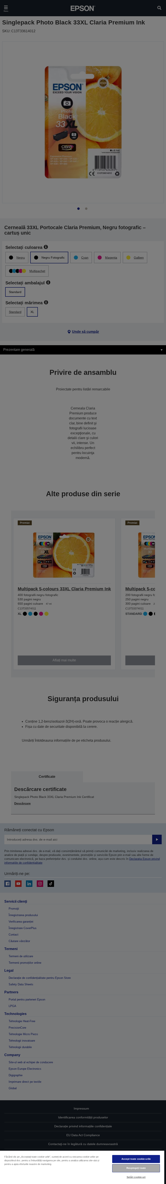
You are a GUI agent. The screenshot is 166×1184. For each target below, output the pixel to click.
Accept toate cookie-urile (136, 1159)
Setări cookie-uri (136, 1177)
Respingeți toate (136, 1168)
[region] (82, 1167)
